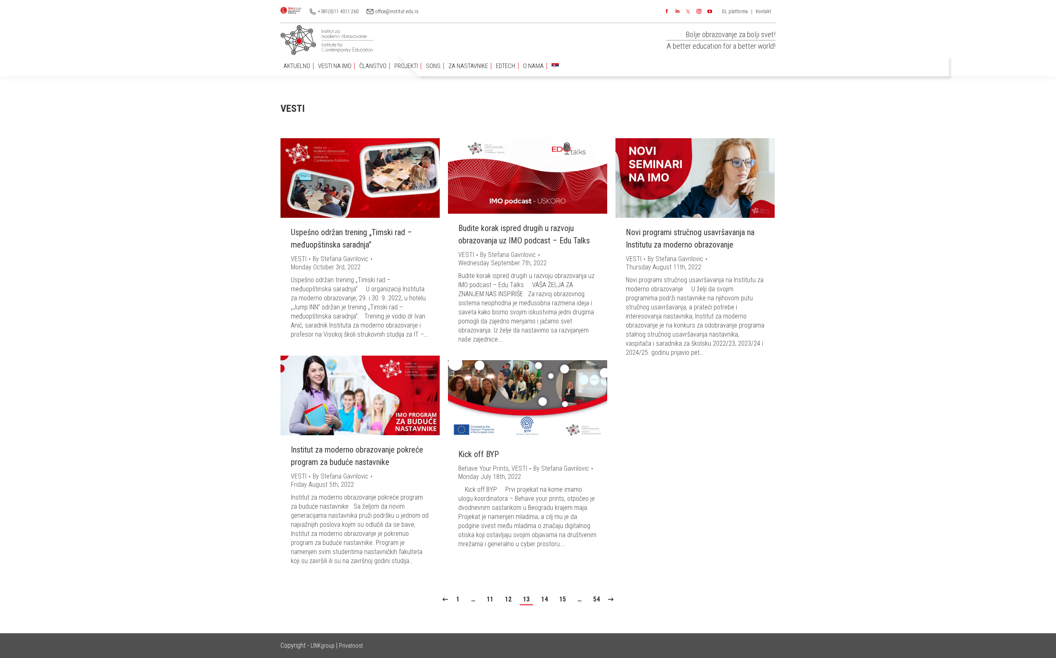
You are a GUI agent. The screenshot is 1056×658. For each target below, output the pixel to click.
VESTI (298, 259)
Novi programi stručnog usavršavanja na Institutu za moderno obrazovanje (690, 238)
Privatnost (351, 645)
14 (544, 599)
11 (490, 599)
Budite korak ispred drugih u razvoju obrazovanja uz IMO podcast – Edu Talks (524, 234)
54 (596, 599)
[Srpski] (555, 66)
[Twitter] (688, 11)
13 (526, 599)
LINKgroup (323, 645)
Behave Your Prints (483, 468)
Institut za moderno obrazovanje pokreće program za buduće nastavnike (357, 456)
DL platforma (735, 11)
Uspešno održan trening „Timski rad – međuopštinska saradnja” (351, 238)
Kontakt (763, 11)
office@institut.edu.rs (397, 11)
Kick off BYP (478, 454)
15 (562, 599)
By (340, 259)
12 (508, 599)
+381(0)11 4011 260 (338, 11)
